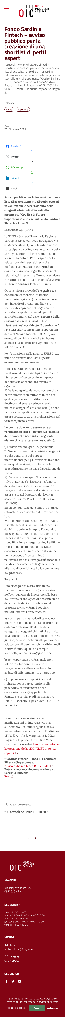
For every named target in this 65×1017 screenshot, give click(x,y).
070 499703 (12, 960)
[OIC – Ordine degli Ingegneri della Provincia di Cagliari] (31, 10)
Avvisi (9, 109)
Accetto (37, 1008)
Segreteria (22, 109)
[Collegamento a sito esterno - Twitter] (13, 981)
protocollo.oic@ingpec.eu (19, 949)
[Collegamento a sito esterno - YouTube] (19, 981)
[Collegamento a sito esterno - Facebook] (6, 981)
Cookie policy (53, 1008)
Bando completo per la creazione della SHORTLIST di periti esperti (32, 748)
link (6, 776)
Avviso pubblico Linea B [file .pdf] (26, 766)
